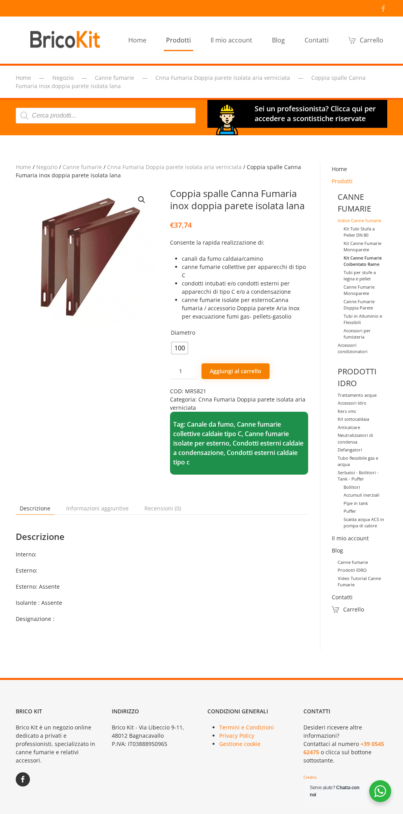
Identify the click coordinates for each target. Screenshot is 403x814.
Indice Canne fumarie (359, 220)
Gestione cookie (240, 744)
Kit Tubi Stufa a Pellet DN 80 (359, 232)
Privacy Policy (236, 735)
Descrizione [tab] (35, 508)
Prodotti (342, 181)
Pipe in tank (356, 503)
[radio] (180, 348)
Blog (337, 550)
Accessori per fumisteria (357, 334)
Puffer (350, 511)
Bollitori (352, 487)
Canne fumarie (82, 167)
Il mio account (231, 40)
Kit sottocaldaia (353, 419)
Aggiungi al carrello (235, 371)
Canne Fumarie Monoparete (359, 290)
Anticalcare (349, 427)
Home (137, 40)
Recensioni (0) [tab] (162, 508)
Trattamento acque (357, 395)
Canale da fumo (210, 424)
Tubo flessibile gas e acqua (358, 461)
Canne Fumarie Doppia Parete (359, 304)
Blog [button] (278, 40)
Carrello (371, 40)
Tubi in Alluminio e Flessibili (363, 319)
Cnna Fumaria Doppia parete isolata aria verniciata (174, 167)
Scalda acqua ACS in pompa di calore (364, 522)
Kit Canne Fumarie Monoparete (362, 246)
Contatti (317, 40)
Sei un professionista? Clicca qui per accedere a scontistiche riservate (315, 113)
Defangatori (350, 450)
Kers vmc (347, 411)
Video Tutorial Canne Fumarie (359, 581)
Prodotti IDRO (352, 570)
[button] (142, 200)
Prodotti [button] (178, 40)
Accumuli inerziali (361, 495)
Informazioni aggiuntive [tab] (97, 508)
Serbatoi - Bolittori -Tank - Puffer (358, 476)
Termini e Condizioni (246, 727)
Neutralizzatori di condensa (355, 438)
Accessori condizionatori (353, 348)
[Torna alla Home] (67, 40)
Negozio (46, 167)
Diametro (183, 332)
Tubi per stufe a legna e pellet (360, 275)
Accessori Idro (352, 403)
